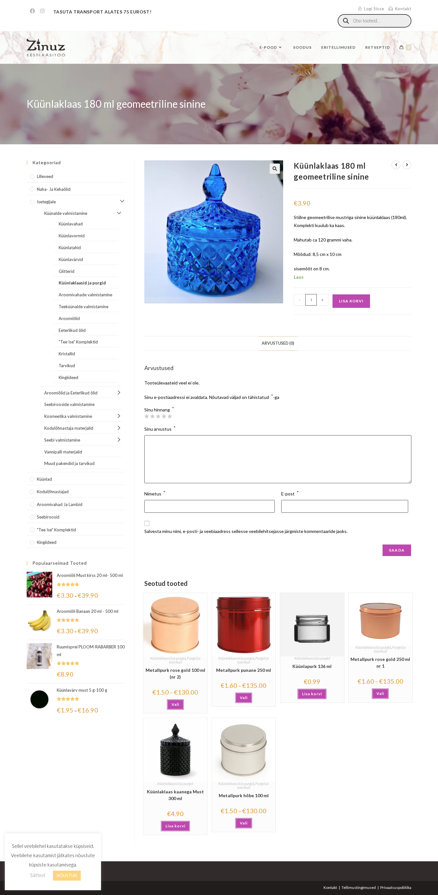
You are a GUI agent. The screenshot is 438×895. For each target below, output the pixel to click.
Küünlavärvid (71, 259)
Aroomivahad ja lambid (59, 504)
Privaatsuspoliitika (395, 887)
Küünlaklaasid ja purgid (168, 658)
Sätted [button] (37, 875)
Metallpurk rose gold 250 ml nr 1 (380, 662)
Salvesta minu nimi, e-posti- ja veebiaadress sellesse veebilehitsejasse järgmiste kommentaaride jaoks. (246, 531)
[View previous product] (396, 164)
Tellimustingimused (358, 887)
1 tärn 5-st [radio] (146, 416)
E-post (290, 493)
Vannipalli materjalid (63, 451)
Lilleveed (45, 176)
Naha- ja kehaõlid (54, 189)
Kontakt (330, 887)
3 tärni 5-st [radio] (158, 416)
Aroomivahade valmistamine (85, 294)
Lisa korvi (351, 301)
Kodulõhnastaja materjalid (68, 428)
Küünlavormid (72, 235)
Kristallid (67, 353)
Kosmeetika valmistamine (68, 416)
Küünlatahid (70, 247)
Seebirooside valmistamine (69, 404)
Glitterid (66, 271)
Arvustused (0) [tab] (278, 343)
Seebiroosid (48, 516)
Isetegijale (46, 201)
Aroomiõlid (69, 318)
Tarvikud (67, 365)
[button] (275, 169)
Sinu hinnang (159, 410)
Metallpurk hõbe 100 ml (244, 795)
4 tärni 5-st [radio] (164, 416)
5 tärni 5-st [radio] (169, 416)
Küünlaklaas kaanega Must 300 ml (175, 795)
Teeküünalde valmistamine (83, 306)
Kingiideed (68, 377)
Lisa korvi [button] (312, 693)
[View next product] (406, 164)
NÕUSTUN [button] (67, 875)
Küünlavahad (71, 223)
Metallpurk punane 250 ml (243, 670)
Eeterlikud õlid (72, 330)
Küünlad (44, 479)
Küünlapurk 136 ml (312, 666)
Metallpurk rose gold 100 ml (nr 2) (175, 673)
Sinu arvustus (160, 428)
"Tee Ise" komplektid (56, 529)
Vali (175, 704)
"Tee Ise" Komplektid (78, 341)
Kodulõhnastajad (53, 491)
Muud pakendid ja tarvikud (69, 463)
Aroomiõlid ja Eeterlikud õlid (70, 392)
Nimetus (154, 493)
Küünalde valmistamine (65, 213)
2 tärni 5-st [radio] (152, 416)
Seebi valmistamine (62, 440)
